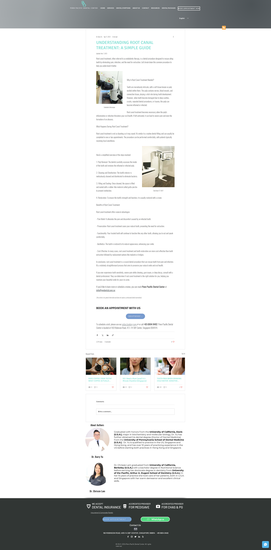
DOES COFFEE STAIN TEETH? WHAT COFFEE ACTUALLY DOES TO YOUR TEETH (100, 379)
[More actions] (173, 36)
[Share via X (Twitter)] (102, 335)
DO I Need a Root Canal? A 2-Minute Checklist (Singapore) (135, 379)
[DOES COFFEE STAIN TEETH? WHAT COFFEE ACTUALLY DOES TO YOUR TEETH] (101, 366)
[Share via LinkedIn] (108, 335)
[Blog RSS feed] (224, 28)
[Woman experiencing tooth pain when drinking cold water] (169, 366)
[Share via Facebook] (97, 335)
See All (183, 354)
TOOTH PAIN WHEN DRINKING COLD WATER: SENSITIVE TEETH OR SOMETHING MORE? (169, 379)
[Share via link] (113, 335)
